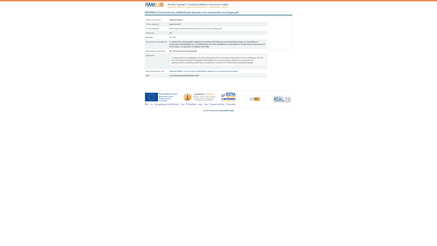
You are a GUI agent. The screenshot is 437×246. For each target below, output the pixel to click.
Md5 (147, 75)
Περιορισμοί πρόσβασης (156, 42)
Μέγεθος (149, 37)
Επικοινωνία (215, 4)
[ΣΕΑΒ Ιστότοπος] (283, 99)
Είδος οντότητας (153, 20)
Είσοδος (172, 4)
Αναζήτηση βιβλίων (198, 4)
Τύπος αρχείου (152, 24)
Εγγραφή (181, 4)
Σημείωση (150, 55)
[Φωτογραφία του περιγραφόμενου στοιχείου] (280, 34)
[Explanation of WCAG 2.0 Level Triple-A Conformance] (255, 99)
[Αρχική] (155, 4)
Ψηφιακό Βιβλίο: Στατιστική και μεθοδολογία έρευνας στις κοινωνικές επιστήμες (203, 71)
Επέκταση (150, 33)
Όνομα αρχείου (152, 28)
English (225, 4)
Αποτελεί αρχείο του (155, 71)
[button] (187, 4)
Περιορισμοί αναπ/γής (155, 51)
